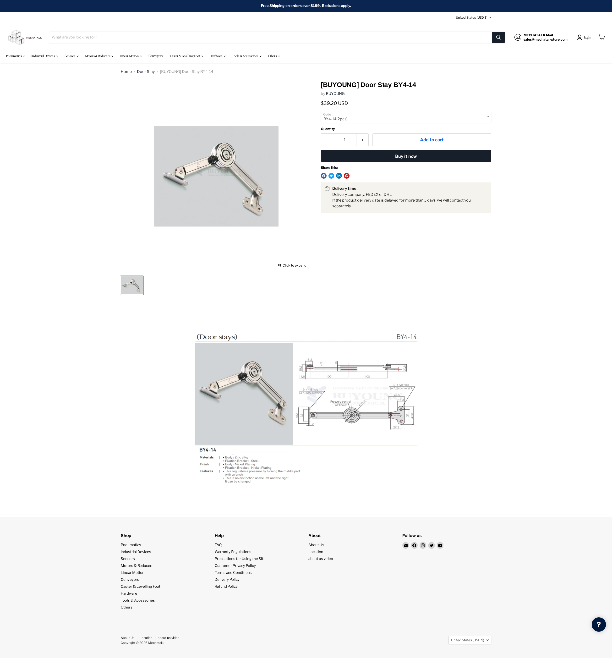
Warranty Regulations (233, 552)
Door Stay (146, 72)
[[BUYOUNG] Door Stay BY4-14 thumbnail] (131, 285)
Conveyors (155, 56)
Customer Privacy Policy (235, 566)
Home (126, 72)
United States (471, 17)
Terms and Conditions (233, 572)
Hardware (216, 56)
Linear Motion (129, 56)
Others (272, 56)
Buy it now (406, 156)
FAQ (218, 545)
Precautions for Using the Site (240, 559)
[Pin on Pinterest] (347, 176)
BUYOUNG (335, 93)
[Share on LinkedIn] (339, 176)
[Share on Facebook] (324, 176)
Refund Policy (226, 586)
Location (315, 552)
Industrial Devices (43, 56)
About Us (316, 545)
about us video (320, 559)
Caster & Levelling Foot (185, 56)
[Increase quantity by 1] (362, 140)
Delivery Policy (227, 579)
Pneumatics (14, 56)
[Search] (498, 37)
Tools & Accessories (245, 56)
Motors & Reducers (98, 56)
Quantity (328, 129)
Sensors (70, 56)
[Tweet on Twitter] (331, 176)
